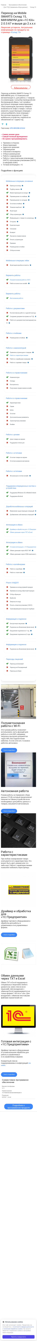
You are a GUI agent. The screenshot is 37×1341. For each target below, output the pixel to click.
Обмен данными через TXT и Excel (21, 532)
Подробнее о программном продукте (18, 1106)
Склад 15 (15, 32)
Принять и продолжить (18, 1337)
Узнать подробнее (9, 750)
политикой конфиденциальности (23, 1327)
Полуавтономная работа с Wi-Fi (20, 280)
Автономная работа (16, 298)
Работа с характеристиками (19, 355)
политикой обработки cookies (13, 1329)
